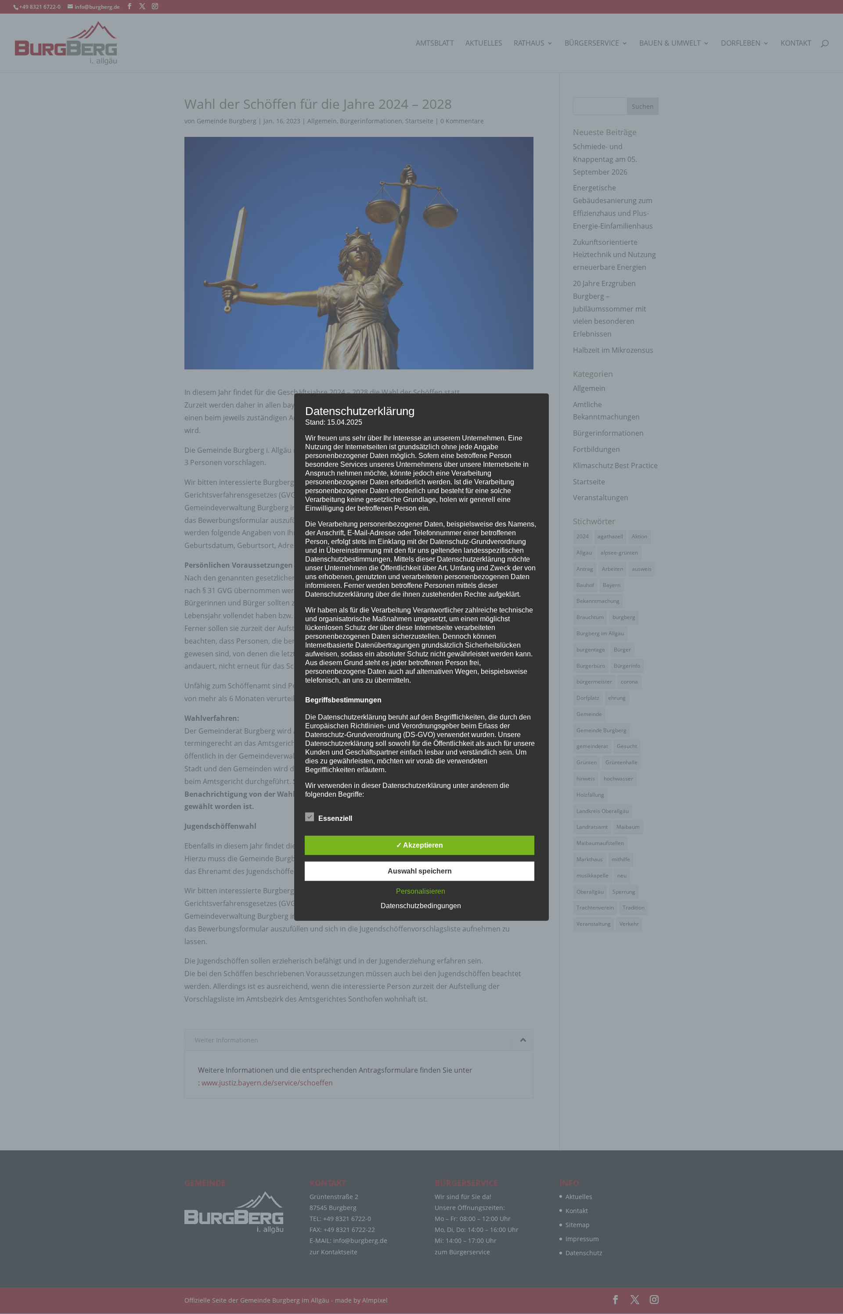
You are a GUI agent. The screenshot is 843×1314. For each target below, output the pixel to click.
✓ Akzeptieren (419, 845)
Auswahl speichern (420, 871)
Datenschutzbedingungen (421, 905)
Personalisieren (420, 891)
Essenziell (335, 818)
